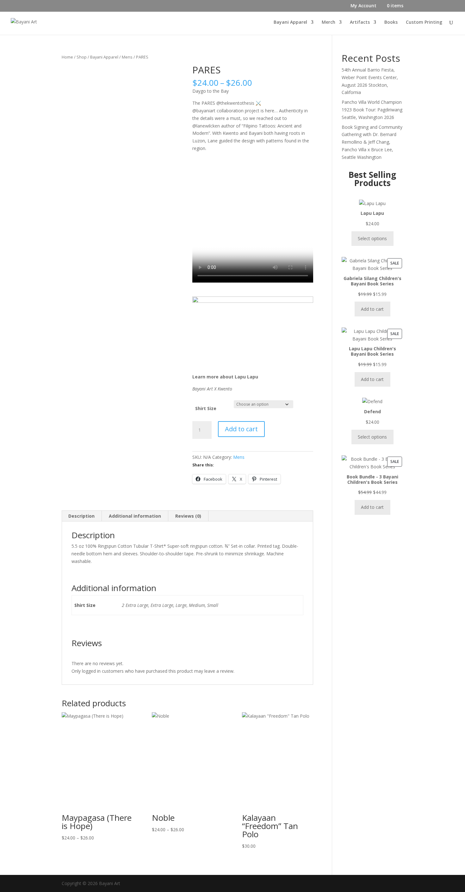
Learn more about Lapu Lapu (225, 377)
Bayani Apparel (290, 22)
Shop (82, 57)
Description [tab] (81, 516)
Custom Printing (424, 22)
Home (67, 57)
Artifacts (360, 22)
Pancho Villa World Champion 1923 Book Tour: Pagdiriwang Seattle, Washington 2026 (372, 109)
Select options (372, 238)
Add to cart (241, 429)
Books (391, 22)
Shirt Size (205, 408)
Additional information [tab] (135, 516)
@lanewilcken (206, 126)
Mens (127, 57)
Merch (328, 22)
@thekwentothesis (235, 103)
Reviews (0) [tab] (188, 516)
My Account (363, 6)
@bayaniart (203, 111)
